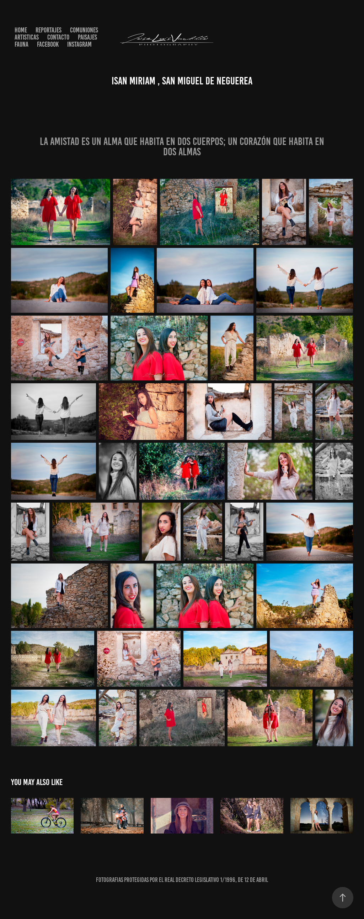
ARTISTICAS (27, 37)
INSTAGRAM (79, 44)
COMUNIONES (84, 30)
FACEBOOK (48, 44)
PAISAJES (87, 37)
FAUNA (21, 44)
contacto (58, 37)
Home (21, 30)
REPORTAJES (48, 30)
